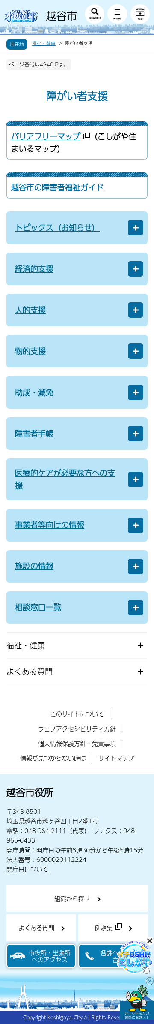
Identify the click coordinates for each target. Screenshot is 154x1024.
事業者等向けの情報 (49, 524)
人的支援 (30, 310)
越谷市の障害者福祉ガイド (57, 187)
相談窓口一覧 (38, 607)
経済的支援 (34, 268)
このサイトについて (77, 713)
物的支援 (30, 351)
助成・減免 (34, 392)
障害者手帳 (34, 433)
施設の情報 (34, 566)
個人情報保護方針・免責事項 (77, 743)
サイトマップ (116, 757)
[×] (137, 1002)
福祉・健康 (44, 43)
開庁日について (27, 868)
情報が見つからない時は (53, 757)
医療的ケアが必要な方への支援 (65, 479)
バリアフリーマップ (45, 136)
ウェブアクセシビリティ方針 (77, 728)
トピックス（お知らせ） (57, 227)
